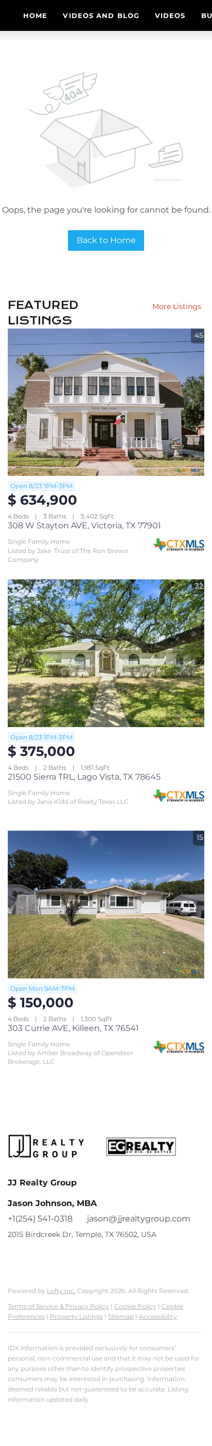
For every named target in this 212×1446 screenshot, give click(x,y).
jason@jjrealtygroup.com (138, 1219)
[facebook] (15, 1257)
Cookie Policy (135, 1306)
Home (35, 15)
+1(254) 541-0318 (40, 1219)
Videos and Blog (101, 15)
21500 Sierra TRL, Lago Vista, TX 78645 (84, 777)
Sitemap (121, 1316)
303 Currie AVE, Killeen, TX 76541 (73, 1028)
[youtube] (56, 1257)
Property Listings (76, 1316)
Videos (170, 15)
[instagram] (36, 1257)
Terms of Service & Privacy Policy (58, 1306)
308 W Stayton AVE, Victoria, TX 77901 (84, 525)
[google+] (77, 1257)
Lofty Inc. (61, 1291)
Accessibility (158, 1316)
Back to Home (106, 240)
